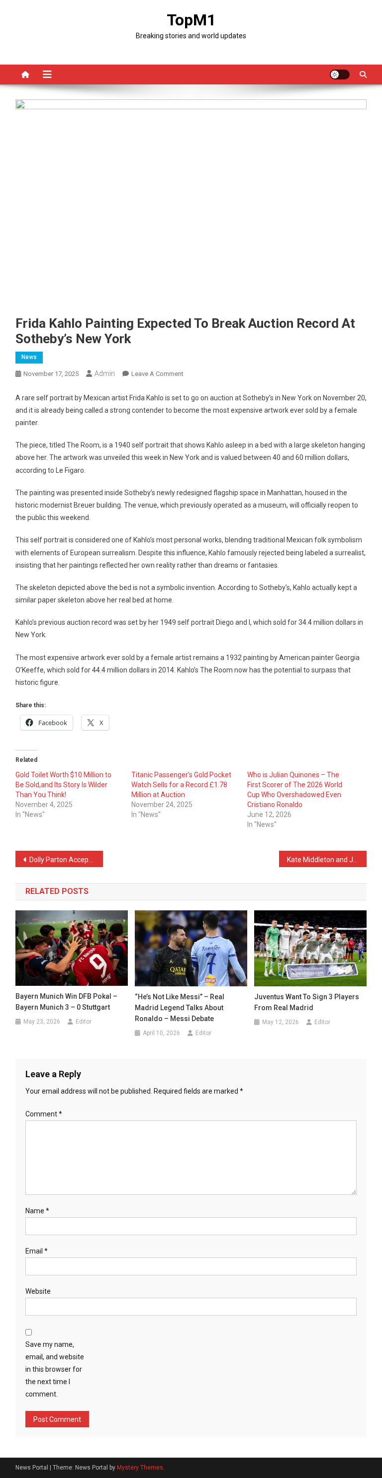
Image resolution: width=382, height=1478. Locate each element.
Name (37, 1211)
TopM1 (191, 19)
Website (38, 1291)
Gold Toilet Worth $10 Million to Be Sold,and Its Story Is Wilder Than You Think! (63, 785)
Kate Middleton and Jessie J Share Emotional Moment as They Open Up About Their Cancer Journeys (327, 860)
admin (105, 373)
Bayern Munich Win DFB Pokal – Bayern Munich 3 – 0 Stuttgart (66, 1001)
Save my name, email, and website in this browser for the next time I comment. (54, 1369)
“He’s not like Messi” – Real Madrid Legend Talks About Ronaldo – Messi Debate (179, 1008)
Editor (84, 1021)
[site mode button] (340, 74)
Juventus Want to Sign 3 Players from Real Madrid (306, 1002)
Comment (43, 1114)
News (29, 357)
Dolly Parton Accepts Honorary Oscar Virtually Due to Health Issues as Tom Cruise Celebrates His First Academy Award (66, 860)
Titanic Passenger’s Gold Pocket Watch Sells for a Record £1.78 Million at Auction (181, 785)
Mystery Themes (140, 1467)
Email (36, 1251)
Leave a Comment (157, 373)
